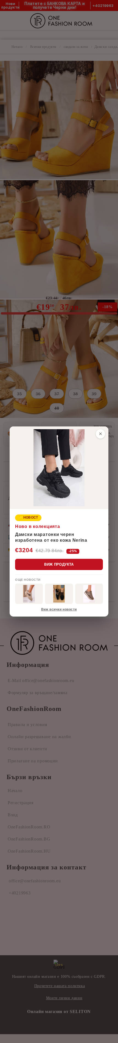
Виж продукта (59, 564)
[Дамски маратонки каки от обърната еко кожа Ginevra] (89, 594)
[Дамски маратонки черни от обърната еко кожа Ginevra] (59, 594)
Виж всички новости (59, 609)
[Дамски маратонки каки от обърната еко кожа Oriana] (29, 594)
